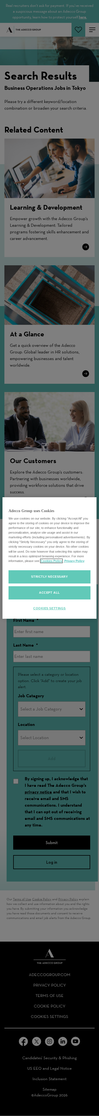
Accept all (49, 592)
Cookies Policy (51, 561)
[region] (49, 558)
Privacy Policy (74, 561)
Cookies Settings (49, 608)
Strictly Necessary (49, 576)
